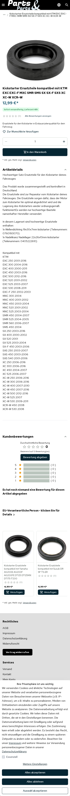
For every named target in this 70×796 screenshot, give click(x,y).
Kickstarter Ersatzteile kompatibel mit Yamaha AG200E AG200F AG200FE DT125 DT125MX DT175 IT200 (17, 572)
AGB (5, 628)
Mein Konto (9, 679)
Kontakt (7, 674)
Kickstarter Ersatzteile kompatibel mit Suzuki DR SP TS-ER (50, 568)
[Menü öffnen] (3, 5)
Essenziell (11, 757)
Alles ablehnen (35, 781)
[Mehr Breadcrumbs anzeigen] (4, 14)
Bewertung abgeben (35, 457)
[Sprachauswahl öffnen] (59, 5)
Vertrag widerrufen (17, 652)
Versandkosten (29, 160)
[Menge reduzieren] (6, 141)
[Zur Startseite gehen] (24, 5)
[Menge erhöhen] (64, 141)
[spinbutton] (35, 141)
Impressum (15, 743)
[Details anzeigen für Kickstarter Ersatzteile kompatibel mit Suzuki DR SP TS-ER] (52, 546)
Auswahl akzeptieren (35, 790)
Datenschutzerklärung (14, 751)
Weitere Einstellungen (35, 764)
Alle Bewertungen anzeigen (38, 116)
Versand (7, 669)
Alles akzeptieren (35, 772)
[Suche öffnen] (66, 5)
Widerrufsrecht (11, 643)
